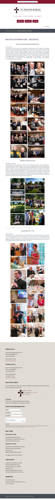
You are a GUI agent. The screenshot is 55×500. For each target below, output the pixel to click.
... (0, 499)
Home (7, 30)
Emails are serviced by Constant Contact (28, 426)
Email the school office (11, 377)
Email (7, 409)
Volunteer (35, 21)
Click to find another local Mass (14, 455)
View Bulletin (20, 21)
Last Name (8, 415)
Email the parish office (11, 360)
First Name (8, 412)
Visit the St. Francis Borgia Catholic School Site (27, 1)
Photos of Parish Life (13, 30)
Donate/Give (28, 21)
